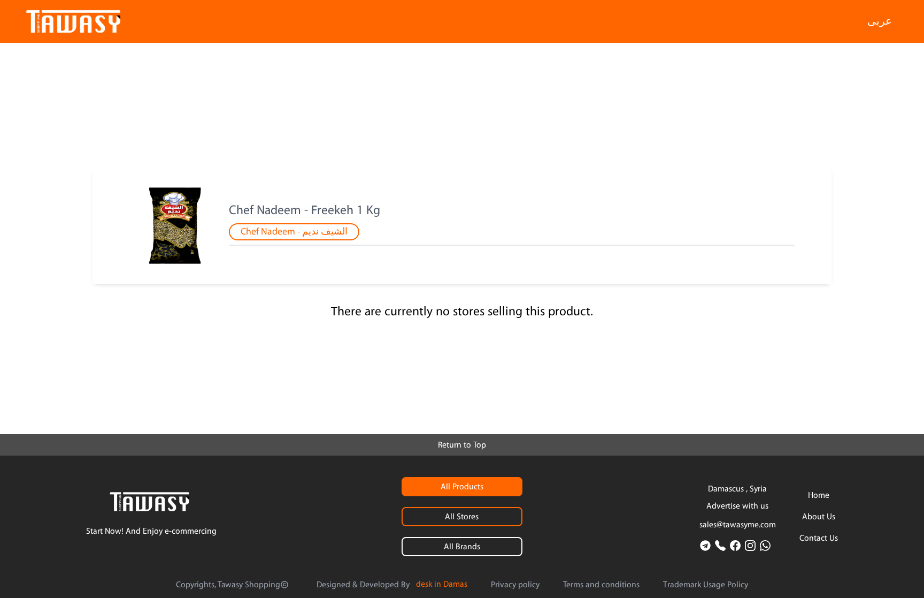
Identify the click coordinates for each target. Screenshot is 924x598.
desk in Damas (441, 584)
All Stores (462, 516)
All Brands (462, 546)
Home (818, 495)
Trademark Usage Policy (705, 584)
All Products (462, 486)
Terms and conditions (601, 584)
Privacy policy (515, 584)
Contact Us (818, 538)
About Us (818, 516)
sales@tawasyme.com (737, 524)
